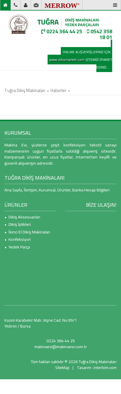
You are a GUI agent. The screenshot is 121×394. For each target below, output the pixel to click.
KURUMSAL (17, 133)
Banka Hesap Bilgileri (91, 190)
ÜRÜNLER (15, 205)
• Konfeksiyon (17, 239)
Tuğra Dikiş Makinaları (24, 90)
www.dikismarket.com (67, 59)
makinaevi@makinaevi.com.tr (60, 346)
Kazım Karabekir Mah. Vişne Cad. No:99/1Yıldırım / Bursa (40, 323)
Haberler (58, 90)
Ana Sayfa (13, 190)
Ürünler (63, 190)
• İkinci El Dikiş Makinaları (27, 232)
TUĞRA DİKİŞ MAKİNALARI (34, 178)
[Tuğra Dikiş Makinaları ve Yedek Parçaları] (18, 24)
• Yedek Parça (17, 247)
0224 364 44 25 (63, 31)
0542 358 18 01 (100, 34)
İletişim (30, 190)
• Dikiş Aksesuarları (22, 217)
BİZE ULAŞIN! (101, 205)
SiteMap (62, 367)
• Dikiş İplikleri (17, 224)
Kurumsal (47, 190)
